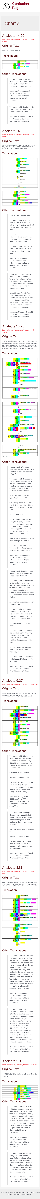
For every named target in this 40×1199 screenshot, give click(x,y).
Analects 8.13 (12, 867)
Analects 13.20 (13, 326)
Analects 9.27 (12, 680)
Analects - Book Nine (30, 684)
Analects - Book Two (30, 1065)
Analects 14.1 (12, 131)
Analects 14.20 (13, 35)
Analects (19, 39)
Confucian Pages (20, 6)
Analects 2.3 (11, 1061)
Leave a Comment (8, 39)
